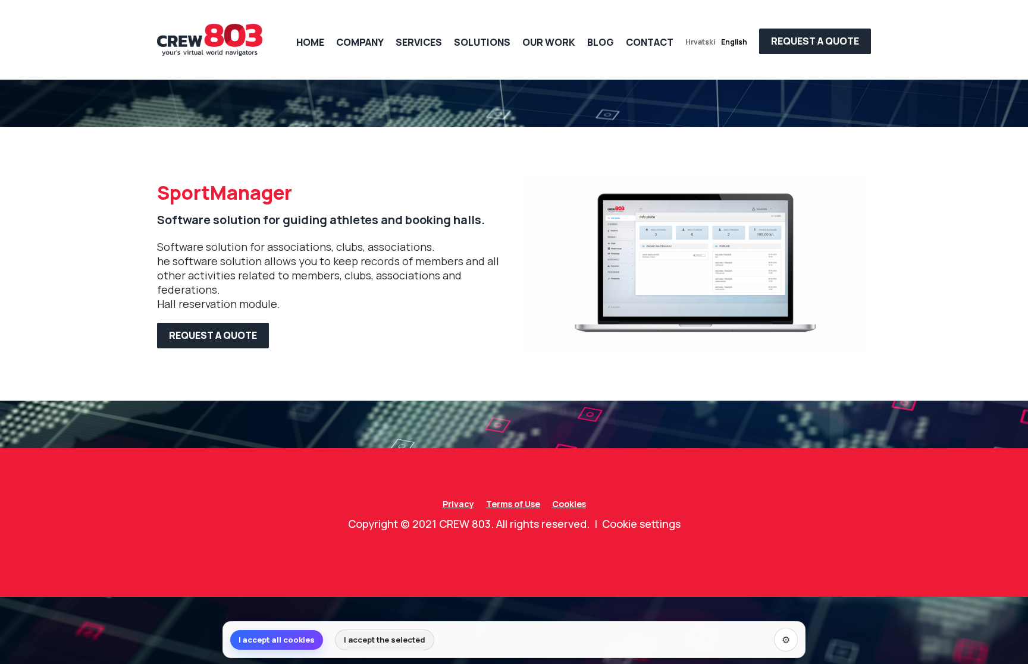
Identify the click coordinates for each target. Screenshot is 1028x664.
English (734, 42)
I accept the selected (384, 639)
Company (360, 42)
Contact (649, 42)
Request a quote (213, 335)
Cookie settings (641, 524)
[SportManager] (695, 263)
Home (310, 42)
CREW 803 (465, 524)
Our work (548, 42)
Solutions (482, 42)
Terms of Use (513, 503)
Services (419, 42)
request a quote (815, 41)
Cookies (569, 503)
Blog (600, 42)
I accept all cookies (277, 639)
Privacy (458, 503)
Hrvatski (700, 42)
